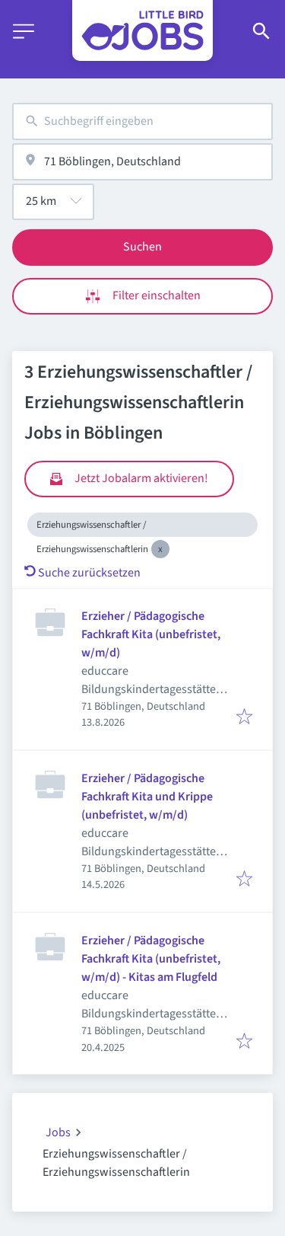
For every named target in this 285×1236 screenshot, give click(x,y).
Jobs (58, 1132)
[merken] (244, 718)
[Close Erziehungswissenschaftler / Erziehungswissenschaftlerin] (160, 549)
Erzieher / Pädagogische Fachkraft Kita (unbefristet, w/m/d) (150, 634)
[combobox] (142, 121)
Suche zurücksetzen (89, 572)
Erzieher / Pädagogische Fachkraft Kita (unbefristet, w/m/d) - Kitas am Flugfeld (150, 958)
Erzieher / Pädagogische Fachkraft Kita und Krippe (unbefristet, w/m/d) (147, 796)
